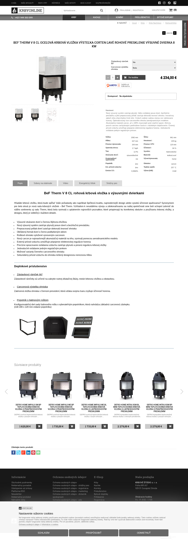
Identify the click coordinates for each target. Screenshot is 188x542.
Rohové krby (171, 23)
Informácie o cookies (50, 524)
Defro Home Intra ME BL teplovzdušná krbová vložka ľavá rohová (159, 407)
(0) (175, 10)
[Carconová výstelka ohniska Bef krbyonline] (55, 341)
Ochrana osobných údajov (65, 482)
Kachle (97, 485)
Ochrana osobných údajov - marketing (70, 491)
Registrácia (99, 500)
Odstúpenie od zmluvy (21, 488)
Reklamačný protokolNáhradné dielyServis (21, 500)
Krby (143, 23)
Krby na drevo (155, 23)
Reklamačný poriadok (21, 485)
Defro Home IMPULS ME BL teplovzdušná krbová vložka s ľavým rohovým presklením (61, 408)
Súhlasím (43, 533)
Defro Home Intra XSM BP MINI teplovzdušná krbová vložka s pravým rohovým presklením (126, 408)
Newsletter (16, 494)
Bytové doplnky (101, 494)
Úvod (134, 23)
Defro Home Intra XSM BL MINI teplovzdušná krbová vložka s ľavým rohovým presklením (94, 408)
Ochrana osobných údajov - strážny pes (71, 485)
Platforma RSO (18, 491)
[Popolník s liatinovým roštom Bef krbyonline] (83, 341)
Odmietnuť (144, 533)
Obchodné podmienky (21, 482)
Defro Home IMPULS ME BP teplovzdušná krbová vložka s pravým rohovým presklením (28, 408)
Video (65, 183)
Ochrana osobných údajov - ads (67, 500)
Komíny (97, 488)
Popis (20, 183)
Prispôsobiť (93, 533)
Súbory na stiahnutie (43, 183)
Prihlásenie (99, 497)
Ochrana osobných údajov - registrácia (70, 488)
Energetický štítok (87, 183)
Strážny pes (111, 183)
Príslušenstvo (100, 491)
